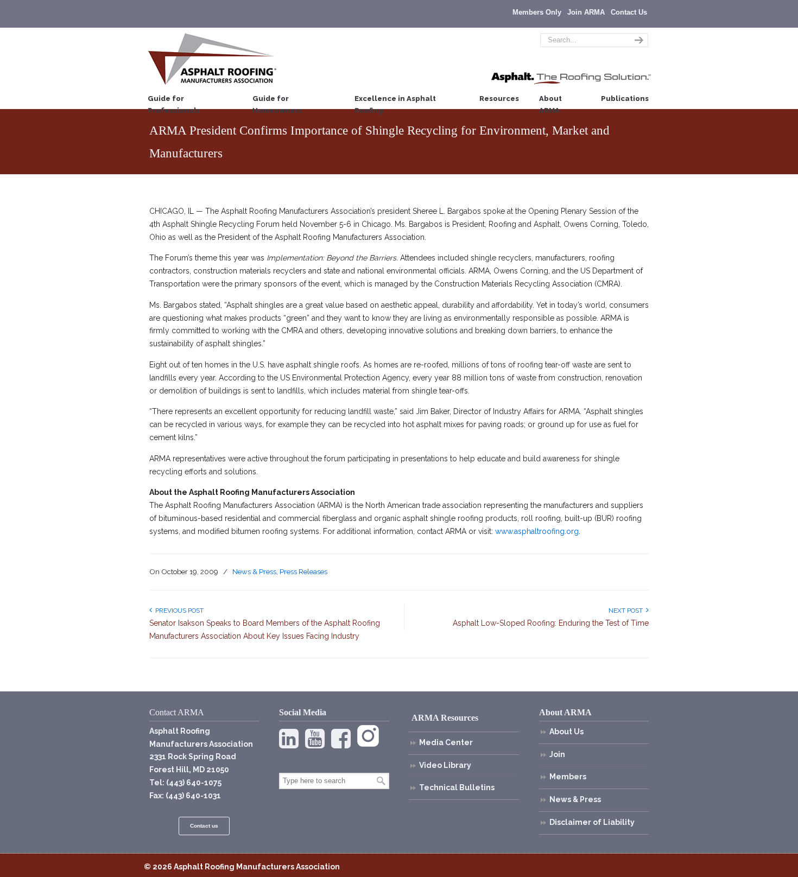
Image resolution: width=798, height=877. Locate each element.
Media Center (446, 742)
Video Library (445, 765)
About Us (566, 731)
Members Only (536, 12)
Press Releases (303, 571)
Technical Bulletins (457, 787)
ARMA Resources (444, 717)
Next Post (627, 610)
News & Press (254, 571)
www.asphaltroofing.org (537, 531)
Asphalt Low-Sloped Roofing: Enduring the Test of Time (551, 623)
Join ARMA (586, 12)
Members (567, 776)
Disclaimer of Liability (592, 822)
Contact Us (629, 12)
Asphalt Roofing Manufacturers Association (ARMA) (212, 58)
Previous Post (178, 610)
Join (557, 754)
